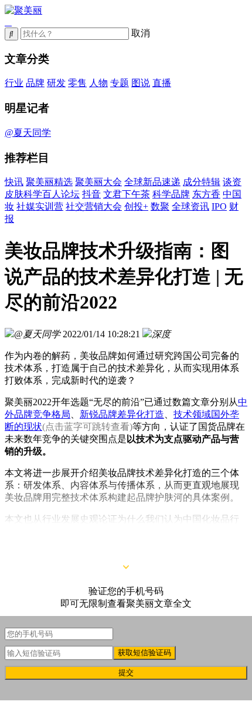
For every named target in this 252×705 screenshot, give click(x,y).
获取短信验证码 (144, 652)
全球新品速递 (152, 182)
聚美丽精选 (49, 182)
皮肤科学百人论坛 (42, 194)
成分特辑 (201, 182)
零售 (77, 83)
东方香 (206, 194)
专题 (119, 83)
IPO (219, 206)
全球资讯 (190, 206)
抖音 (91, 194)
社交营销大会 (94, 206)
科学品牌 (171, 194)
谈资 (232, 182)
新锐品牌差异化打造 (122, 414)
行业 (14, 83)
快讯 (14, 182)
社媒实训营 (39, 206)
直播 (161, 83)
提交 (126, 672)
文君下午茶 (126, 194)
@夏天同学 (28, 133)
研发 (56, 83)
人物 (98, 83)
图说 (140, 83)
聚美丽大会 (98, 182)
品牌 (35, 83)
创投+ (136, 206)
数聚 (160, 206)
